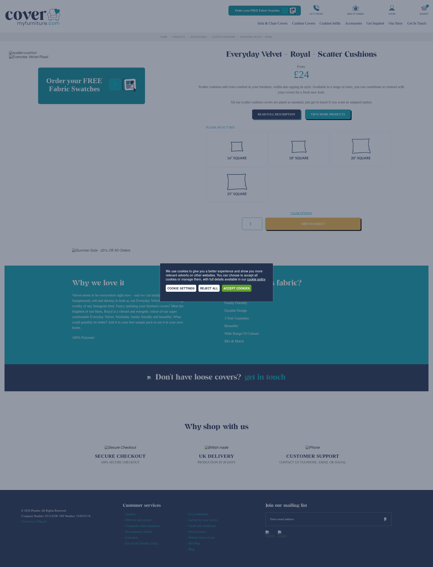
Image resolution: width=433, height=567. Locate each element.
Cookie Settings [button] (181, 288)
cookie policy (256, 279)
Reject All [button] (209, 288)
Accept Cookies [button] (236, 288)
